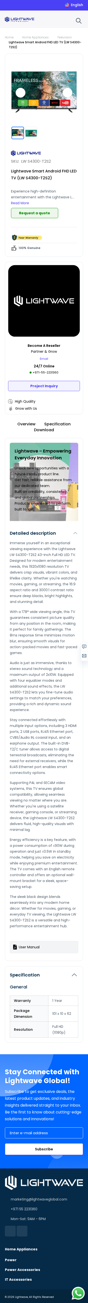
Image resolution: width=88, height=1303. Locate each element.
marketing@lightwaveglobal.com (39, 1199)
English (77, 4)
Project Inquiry (44, 386)
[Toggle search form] (78, 20)
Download (44, 430)
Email (44, 359)
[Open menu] (69, 20)
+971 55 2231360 (24, 1209)
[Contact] (84, 657)
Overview (26, 424)
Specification (57, 424)
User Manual (29, 947)
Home (9, 37)
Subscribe (44, 1149)
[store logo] (19, 19)
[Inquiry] (84, 647)
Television (64, 37)
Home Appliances (35, 37)
